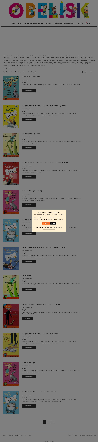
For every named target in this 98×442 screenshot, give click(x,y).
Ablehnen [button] (53, 223)
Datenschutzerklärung (49, 229)
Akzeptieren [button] (46, 223)
